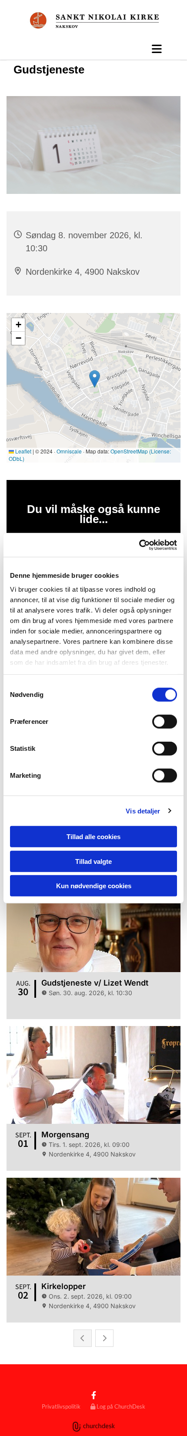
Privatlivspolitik (61, 1406)
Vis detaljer (143, 810)
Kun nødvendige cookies (93, 886)
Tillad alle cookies (93, 836)
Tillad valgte (93, 861)
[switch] (164, 722)
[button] (93, 48)
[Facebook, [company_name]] (93, 1395)
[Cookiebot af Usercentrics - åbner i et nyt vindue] (139, 544)
